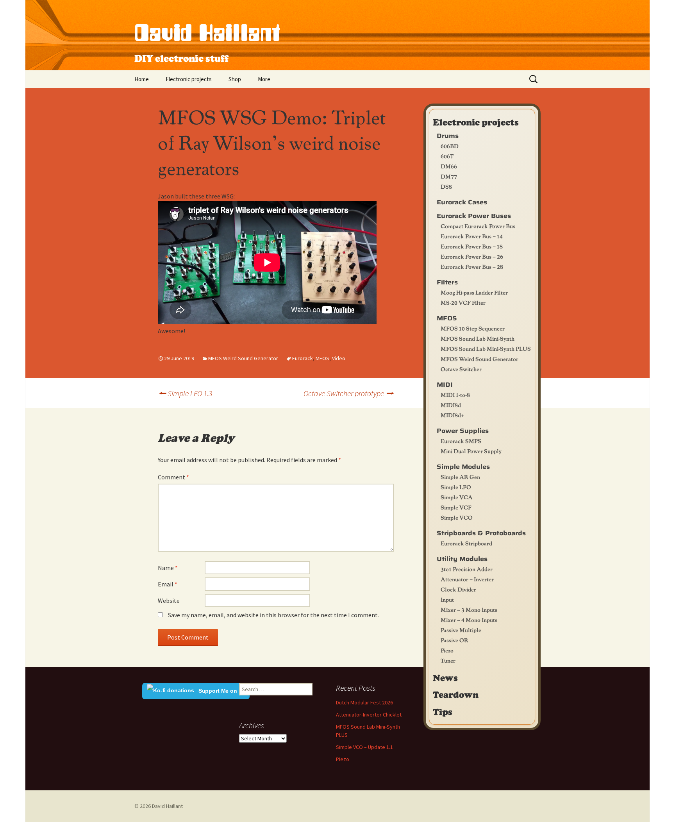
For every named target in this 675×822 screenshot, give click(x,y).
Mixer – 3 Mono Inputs (469, 609)
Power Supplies (463, 431)
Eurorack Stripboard (466, 543)
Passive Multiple (461, 629)
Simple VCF (456, 507)
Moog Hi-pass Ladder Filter (474, 292)
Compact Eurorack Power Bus (478, 226)
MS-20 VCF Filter (463, 302)
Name (168, 568)
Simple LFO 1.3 (185, 393)
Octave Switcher (461, 368)
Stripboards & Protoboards (481, 533)
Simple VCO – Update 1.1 (364, 747)
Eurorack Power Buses (474, 216)
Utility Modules (462, 559)
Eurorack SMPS (461, 440)
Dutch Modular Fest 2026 (364, 702)
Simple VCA (457, 497)
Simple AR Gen (460, 476)
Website (169, 600)
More (264, 79)
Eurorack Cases (462, 202)
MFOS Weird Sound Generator (243, 358)
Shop (235, 79)
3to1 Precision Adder (467, 569)
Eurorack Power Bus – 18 (472, 246)
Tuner (448, 660)
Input (447, 599)
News (445, 677)
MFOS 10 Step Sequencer (473, 328)
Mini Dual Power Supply (471, 451)
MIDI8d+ (452, 415)
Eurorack (302, 358)
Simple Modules (463, 467)
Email (167, 584)
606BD (450, 145)
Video (338, 358)
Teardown (456, 694)
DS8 (446, 186)
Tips (442, 711)
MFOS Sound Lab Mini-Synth (477, 338)
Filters (447, 282)
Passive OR (454, 640)
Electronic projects (189, 79)
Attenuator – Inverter (467, 579)
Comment (173, 477)
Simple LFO (456, 486)
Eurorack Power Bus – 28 (472, 266)
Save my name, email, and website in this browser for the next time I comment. (273, 615)
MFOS (322, 358)
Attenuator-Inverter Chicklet (369, 714)
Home (141, 79)
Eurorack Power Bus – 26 (472, 256)
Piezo (447, 650)
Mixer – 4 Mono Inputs (469, 619)
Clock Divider (458, 589)
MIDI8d (451, 404)
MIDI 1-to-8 (455, 394)
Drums (448, 136)
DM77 (449, 176)
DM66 (449, 166)
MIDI (445, 385)
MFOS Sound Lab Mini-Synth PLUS (486, 348)
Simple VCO (457, 517)
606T (447, 156)
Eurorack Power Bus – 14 (472, 236)
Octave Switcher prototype (349, 393)
